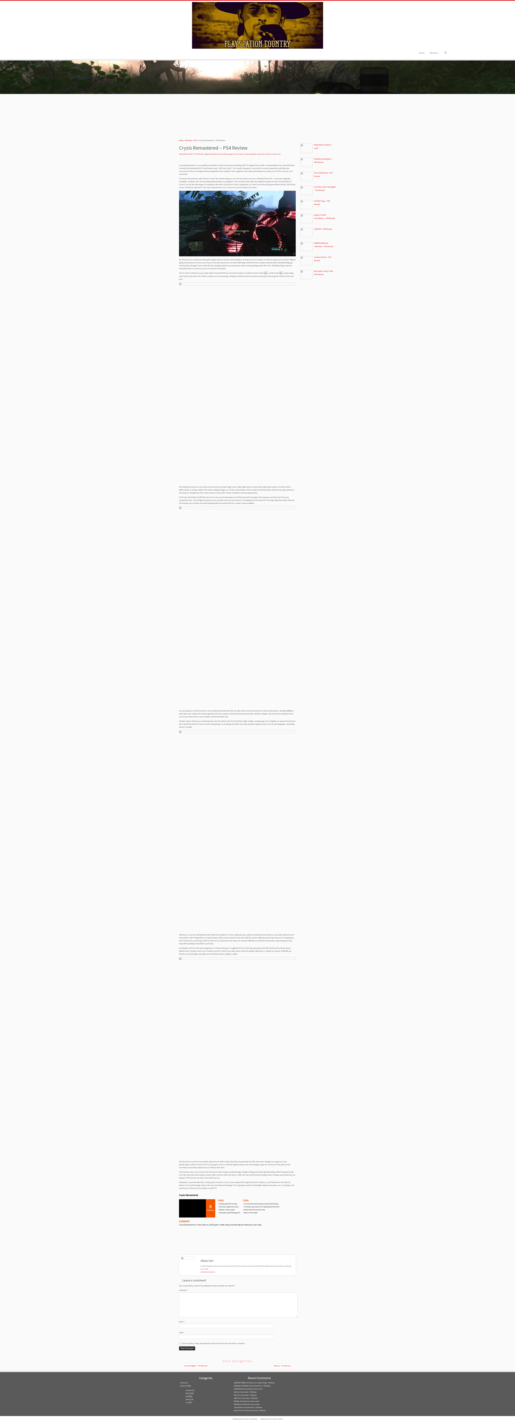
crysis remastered (250, 154)
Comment (183, 1290)
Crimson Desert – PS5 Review (248, 1392)
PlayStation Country (243, 1419)
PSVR (187, 1399)
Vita (187, 1403)
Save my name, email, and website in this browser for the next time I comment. (213, 1343)
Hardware (189, 1390)
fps (264, 154)
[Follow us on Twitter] (70, 53)
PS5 (187, 1396)
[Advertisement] (257, 115)
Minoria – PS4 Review (283, 1366)
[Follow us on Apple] (81, 53)
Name (182, 1321)
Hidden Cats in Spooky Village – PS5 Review (261, 1383)
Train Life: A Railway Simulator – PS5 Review (252, 1410)
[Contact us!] (85, 53)
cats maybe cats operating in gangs (221, 154)
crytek (259, 154)
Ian (279, 154)
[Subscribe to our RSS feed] (78, 53)
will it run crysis (271, 154)
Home (421, 52)
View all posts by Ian (208, 1272)
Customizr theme (277, 1419)
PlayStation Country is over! (253, 1389)
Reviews (434, 52)
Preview (182, 1383)
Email (181, 1332)
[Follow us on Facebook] (74, 53)
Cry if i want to (239, 154)
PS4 (195, 140)
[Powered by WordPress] (259, 1418)
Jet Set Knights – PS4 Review (194, 1366)
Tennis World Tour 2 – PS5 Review (261, 1386)
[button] (444, 53)
